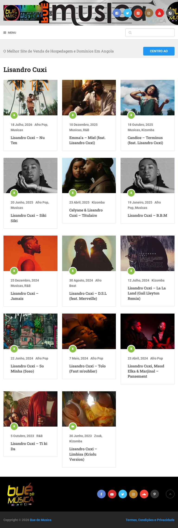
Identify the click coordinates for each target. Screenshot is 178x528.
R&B (86, 130)
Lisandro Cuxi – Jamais (24, 296)
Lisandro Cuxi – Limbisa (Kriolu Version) (83, 454)
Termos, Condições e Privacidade (150, 520)
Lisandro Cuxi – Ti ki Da (29, 446)
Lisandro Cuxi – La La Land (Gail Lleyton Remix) (147, 293)
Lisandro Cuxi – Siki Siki (28, 218)
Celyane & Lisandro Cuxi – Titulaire (86, 212)
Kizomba (147, 130)
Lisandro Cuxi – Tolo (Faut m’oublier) (87, 368)
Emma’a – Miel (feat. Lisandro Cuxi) (87, 140)
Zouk (98, 436)
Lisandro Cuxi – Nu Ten (28, 140)
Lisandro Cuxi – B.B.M (147, 215)
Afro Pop (41, 124)
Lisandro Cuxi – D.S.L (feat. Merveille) (88, 296)
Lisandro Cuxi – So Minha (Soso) (27, 368)
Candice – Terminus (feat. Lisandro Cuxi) (145, 140)
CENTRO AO (159, 51)
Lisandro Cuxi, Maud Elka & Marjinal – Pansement (146, 371)
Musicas (17, 130)
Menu (12, 32)
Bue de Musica (40, 520)
